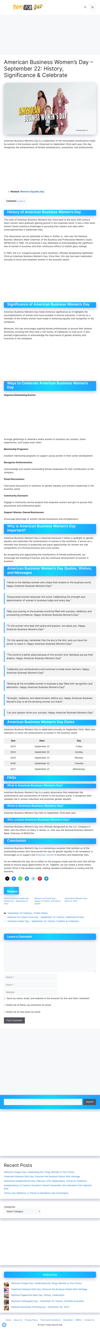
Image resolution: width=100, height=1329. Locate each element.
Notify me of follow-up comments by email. (28, 1005)
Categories (9, 1207)
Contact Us (89, 1320)
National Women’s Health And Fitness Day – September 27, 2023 (16, 901)
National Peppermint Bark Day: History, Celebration (37, 1295)
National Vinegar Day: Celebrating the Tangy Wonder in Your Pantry (39, 1172)
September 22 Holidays (19, 913)
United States (40, 913)
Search (89, 1102)
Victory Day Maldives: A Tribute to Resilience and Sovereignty (36, 1193)
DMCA (79, 1320)
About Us (18, 1320)
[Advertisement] (50, 35)
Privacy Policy (31, 1320)
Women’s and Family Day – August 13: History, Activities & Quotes (47, 901)
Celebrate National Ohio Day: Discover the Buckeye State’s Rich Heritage (42, 1176)
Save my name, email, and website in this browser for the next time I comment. (48, 998)
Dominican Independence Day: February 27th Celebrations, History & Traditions (45, 1181)
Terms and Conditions (50, 1320)
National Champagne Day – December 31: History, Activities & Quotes (47, 1301)
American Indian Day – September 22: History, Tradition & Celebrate (43, 921)
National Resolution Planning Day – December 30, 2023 (40, 1307)
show (21, 201)
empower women (45, 855)
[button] (85, 7)
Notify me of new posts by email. (23, 1012)
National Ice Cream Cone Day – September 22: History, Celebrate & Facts (45, 917)
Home (8, 1320)
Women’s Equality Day (32, 191)
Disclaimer (68, 1320)
